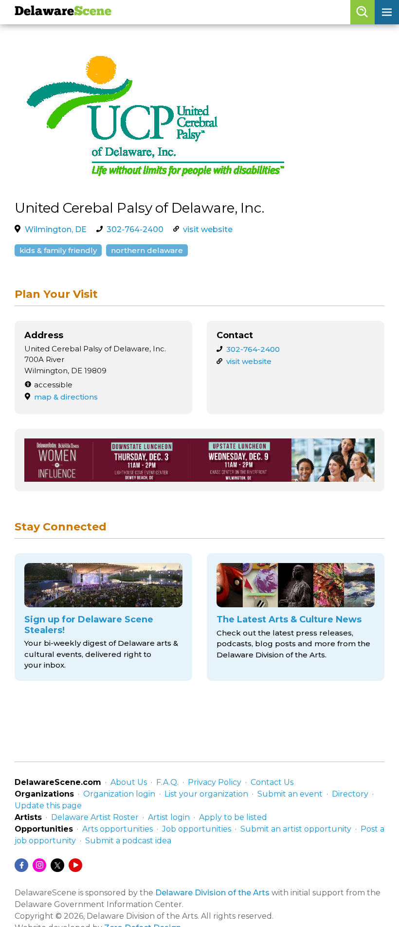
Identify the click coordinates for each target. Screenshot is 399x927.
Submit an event (290, 794)
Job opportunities (196, 829)
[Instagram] (39, 865)
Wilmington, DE (56, 229)
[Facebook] (21, 865)
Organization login (119, 794)
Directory (350, 794)
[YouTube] (75, 865)
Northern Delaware (147, 250)
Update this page (48, 805)
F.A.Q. (167, 782)
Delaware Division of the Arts (212, 892)
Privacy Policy (214, 782)
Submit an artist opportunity (295, 829)
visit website (208, 229)
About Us (128, 782)
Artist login (169, 817)
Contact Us (272, 782)
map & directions (66, 396)
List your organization (206, 794)
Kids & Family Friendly (58, 250)
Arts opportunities (117, 829)
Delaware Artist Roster (95, 817)
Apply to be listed (233, 817)
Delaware (63, 11)
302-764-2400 (135, 229)
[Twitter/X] (57, 865)
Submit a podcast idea (128, 840)
